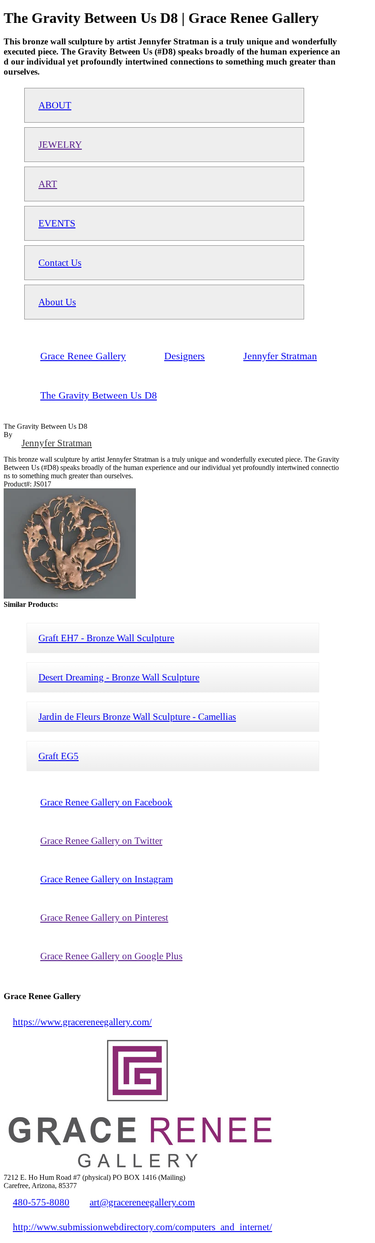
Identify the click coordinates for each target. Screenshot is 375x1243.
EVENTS (56, 223)
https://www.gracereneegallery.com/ (82, 1021)
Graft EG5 (58, 756)
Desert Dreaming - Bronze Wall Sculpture (118, 677)
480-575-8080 (41, 1202)
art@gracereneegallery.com (142, 1202)
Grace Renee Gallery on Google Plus (111, 956)
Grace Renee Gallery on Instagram (106, 879)
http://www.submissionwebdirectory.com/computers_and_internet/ (142, 1226)
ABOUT (54, 105)
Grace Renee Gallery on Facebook (106, 802)
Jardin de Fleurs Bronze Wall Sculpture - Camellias (137, 716)
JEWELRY (60, 144)
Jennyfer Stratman (56, 443)
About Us (57, 302)
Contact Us (59, 262)
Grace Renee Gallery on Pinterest (104, 917)
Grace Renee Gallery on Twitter (101, 840)
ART (47, 183)
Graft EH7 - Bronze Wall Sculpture (106, 637)
